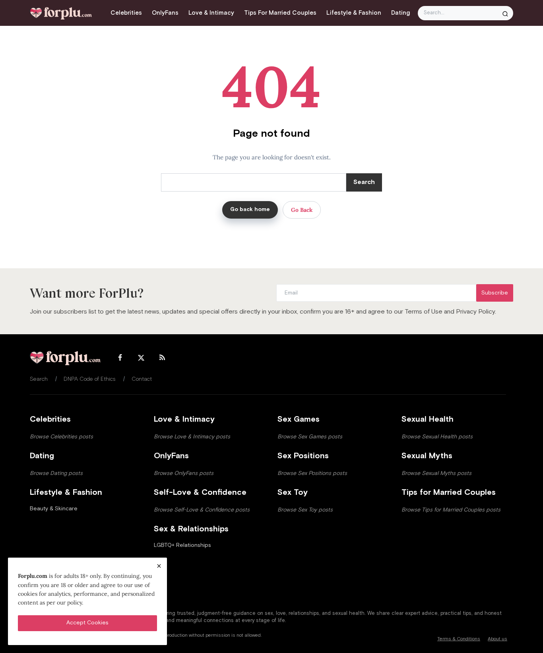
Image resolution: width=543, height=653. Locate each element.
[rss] (162, 358)
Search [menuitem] (39, 379)
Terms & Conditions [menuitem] (458, 639)
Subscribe (494, 292)
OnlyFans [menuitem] (165, 13)
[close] (159, 566)
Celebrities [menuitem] (126, 13)
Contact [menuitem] (142, 379)
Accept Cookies (87, 622)
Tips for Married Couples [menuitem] (280, 13)
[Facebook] (120, 358)
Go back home (250, 209)
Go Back (301, 209)
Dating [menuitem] (400, 13)
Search (364, 182)
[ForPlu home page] (65, 358)
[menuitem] (54, 508)
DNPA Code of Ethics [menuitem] (90, 379)
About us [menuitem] (497, 639)
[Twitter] (141, 358)
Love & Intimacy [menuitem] (211, 13)
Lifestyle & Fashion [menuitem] (353, 13)
